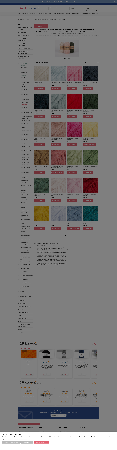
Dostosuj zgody (27, 442)
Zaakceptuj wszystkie (41, 442)
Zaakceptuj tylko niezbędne (11, 442)
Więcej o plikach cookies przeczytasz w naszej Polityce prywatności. (16, 439)
